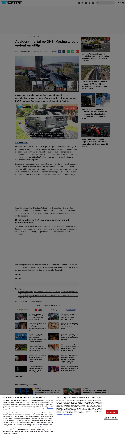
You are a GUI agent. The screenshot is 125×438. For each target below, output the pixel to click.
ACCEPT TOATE (112, 412)
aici (38, 424)
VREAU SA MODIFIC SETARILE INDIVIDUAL (111, 418)
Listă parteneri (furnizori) (64, 414)
